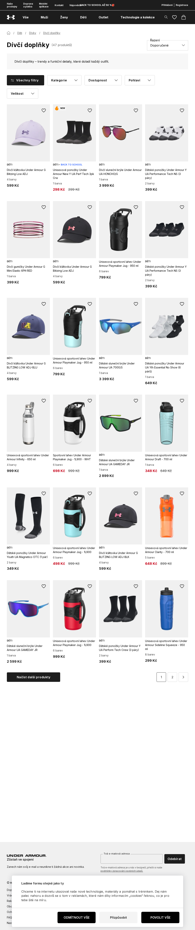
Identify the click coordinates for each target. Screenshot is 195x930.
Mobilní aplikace (44, 5)
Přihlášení (167, 5)
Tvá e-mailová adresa (117, 853)
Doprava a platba (28, 5)
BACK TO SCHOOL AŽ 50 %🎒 (97, 5)
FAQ (9, 917)
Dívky (32, 33)
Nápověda (75, 5)
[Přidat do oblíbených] (44, 110)
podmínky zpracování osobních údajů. (122, 870)
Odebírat (175, 859)
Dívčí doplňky (51, 33)
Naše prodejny (12, 5)
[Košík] (183, 17)
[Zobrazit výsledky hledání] (166, 17)
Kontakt (59, 5)
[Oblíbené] (174, 17)
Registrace (182, 5)
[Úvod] (8, 33)
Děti (19, 33)
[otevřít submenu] (32, 17)
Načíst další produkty (33, 677)
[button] (183, 677)
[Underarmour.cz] (11, 17)
